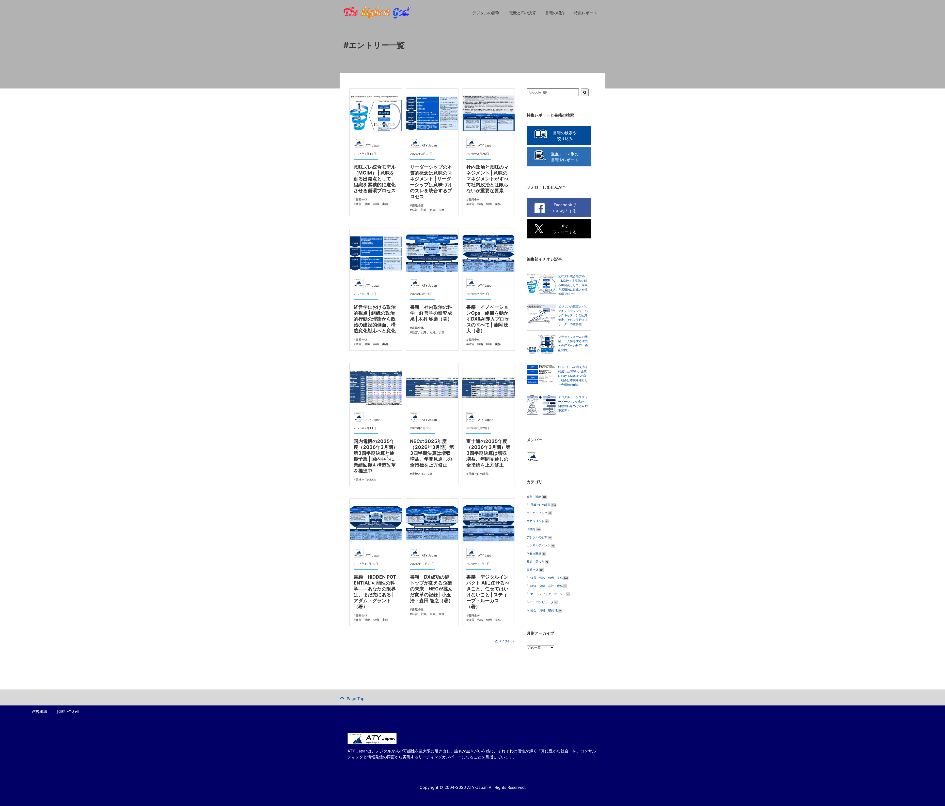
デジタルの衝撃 (486, 12)
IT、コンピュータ (542, 602)
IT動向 (531, 529)
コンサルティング (538, 545)
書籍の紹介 (555, 12)
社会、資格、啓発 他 (544, 610)
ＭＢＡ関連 (534, 553)
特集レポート (586, 12)
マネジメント (535, 521)
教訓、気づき (535, 561)
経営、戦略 (534, 496)
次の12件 (503, 641)
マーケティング (537, 513)
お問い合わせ (68, 711)
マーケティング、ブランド (548, 594)
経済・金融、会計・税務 (546, 586)
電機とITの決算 (522, 12)
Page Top (355, 698)
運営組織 (39, 711)
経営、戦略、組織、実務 (546, 578)
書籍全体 (532, 570)
